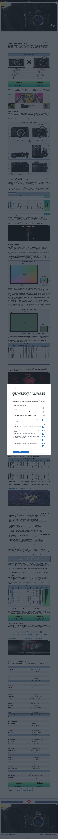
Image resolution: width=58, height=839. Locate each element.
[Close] (49, 386)
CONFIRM (21, 451)
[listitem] (29, 405)
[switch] (43, 408)
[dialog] (29, 419)
